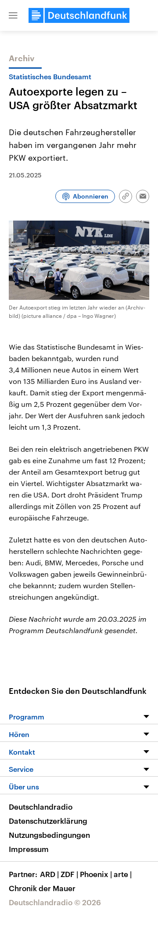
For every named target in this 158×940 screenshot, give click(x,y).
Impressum (29, 848)
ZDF (69, 874)
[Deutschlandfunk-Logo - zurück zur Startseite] (79, 15)
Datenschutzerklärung (48, 820)
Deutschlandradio (40, 806)
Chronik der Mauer (42, 888)
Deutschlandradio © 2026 (55, 902)
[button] (13, 15)
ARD (49, 874)
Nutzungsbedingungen (49, 834)
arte (123, 874)
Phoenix (96, 874)
